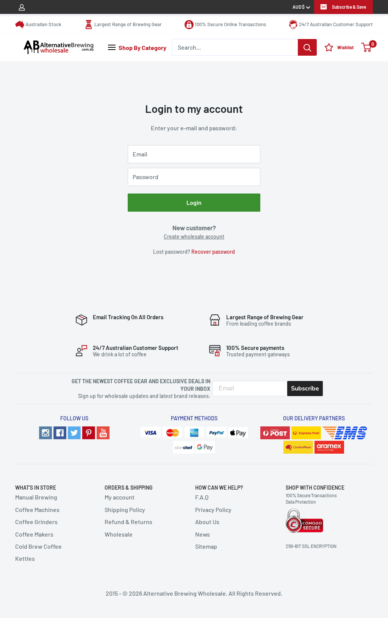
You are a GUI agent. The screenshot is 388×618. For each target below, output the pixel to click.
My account (120, 497)
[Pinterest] (88, 431)
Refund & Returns (128, 521)
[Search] (307, 47)
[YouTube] (103, 431)
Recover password (213, 251)
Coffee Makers (34, 534)
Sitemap (206, 546)
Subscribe (305, 388)
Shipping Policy (125, 509)
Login (194, 202)
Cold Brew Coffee (38, 546)
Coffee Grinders (36, 521)
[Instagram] (45, 431)
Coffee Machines (37, 509)
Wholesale (119, 534)
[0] (366, 47)
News (202, 534)
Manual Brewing (36, 497)
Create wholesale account (194, 236)
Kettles (25, 558)
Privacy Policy (213, 509)
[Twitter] (74, 431)
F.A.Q (201, 497)
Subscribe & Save (349, 6)
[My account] (22, 7)
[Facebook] (59, 431)
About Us (207, 521)
